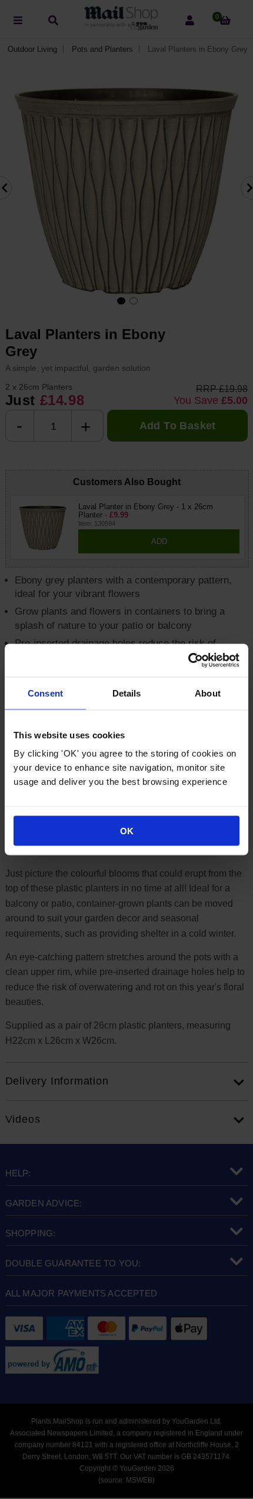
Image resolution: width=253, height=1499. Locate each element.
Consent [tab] (45, 693)
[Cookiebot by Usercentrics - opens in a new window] (188, 660)
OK (127, 831)
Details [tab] (126, 693)
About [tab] (208, 693)
